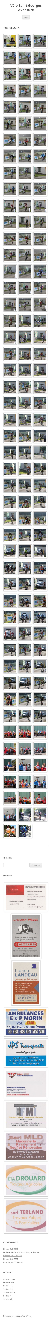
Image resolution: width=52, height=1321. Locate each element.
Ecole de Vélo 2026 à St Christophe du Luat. (21, 1252)
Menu (26, 17)
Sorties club (8, 1289)
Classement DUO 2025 (12, 1255)
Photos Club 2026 (10, 1249)
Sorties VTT (8, 1296)
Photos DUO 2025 (10, 1259)
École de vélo (8, 1282)
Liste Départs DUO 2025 (13, 1262)
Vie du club (7, 1299)
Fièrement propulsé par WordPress (17, 1316)
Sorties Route (9, 1292)
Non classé (8, 1285)
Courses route (9, 1279)
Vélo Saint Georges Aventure (26, 7)
